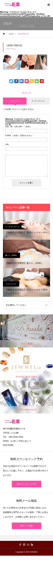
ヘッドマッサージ (12, 227)
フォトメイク (11, 284)
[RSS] (31, 544)
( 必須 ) (17, 126)
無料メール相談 (26, 526)
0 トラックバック (38, 101)
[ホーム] (4, 34)
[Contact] (27, 544)
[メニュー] (49, 4)
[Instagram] (24, 544)
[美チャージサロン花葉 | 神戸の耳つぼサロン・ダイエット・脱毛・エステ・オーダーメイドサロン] (12, 4)
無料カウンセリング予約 (26, 484)
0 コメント (15, 101)
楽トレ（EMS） (11, 255)
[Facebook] (20, 544)
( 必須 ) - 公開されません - (19, 135)
